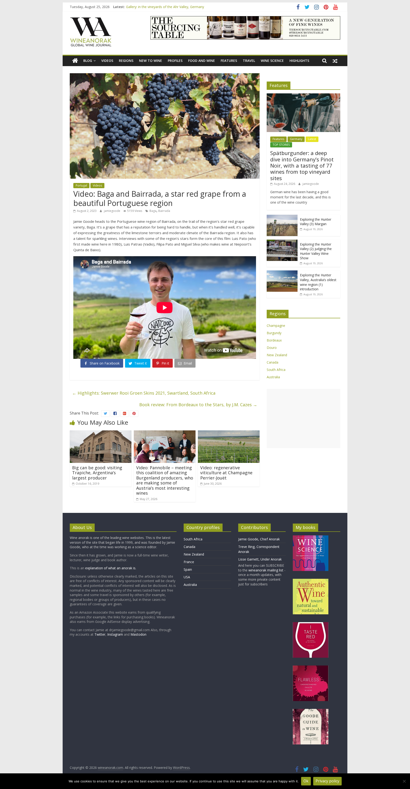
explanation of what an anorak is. (110, 568)
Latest (312, 139)
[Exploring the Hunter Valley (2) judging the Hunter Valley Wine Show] (282, 242)
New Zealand (277, 355)
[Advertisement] (303, 418)
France (189, 562)
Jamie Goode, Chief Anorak (259, 539)
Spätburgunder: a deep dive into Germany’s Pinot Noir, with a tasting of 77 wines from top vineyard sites (302, 165)
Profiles (175, 60)
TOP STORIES (281, 145)
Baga (152, 211)
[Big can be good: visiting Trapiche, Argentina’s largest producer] (100, 433)
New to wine (150, 60)
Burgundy (274, 333)
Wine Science (272, 60)
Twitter (99, 634)
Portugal (81, 185)
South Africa (276, 369)
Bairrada (164, 211)
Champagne (276, 325)
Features (229, 60)
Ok (305, 781)
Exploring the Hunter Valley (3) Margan (315, 221)
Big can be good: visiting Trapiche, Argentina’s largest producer (97, 473)
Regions (126, 60)
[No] (404, 781)
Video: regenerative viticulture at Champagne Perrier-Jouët (226, 473)
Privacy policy (327, 781)
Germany (296, 139)
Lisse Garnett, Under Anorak (260, 559)
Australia (273, 377)
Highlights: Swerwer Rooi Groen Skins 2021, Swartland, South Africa (143, 393)
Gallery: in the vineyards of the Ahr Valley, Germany (165, 7)
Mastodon (138, 634)
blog (87, 60)
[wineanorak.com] (75, 61)
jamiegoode (112, 211)
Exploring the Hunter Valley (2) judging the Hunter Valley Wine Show (316, 251)
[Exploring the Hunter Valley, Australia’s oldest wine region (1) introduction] (282, 273)
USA (187, 577)
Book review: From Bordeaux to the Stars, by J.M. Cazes (198, 404)
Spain (188, 569)
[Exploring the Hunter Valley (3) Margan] (282, 217)
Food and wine (201, 60)
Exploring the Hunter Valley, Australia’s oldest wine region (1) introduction (318, 282)
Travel (249, 60)
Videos (107, 60)
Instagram (115, 634)
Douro (272, 347)
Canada (272, 362)
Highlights (299, 60)
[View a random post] (335, 61)
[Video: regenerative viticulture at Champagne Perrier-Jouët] (229, 433)
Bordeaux (274, 340)
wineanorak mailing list (265, 570)
